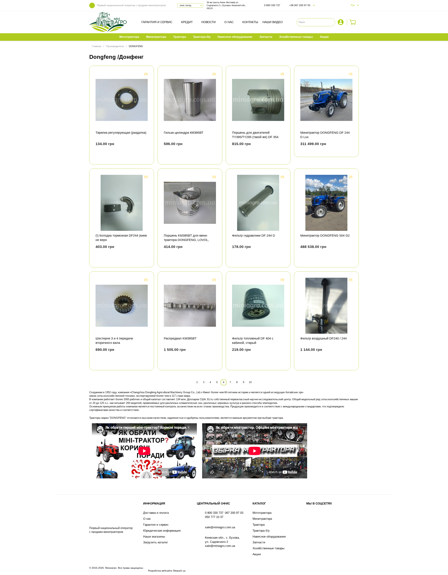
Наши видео (272, 22)
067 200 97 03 (234, 512)
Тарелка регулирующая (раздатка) (121, 132)
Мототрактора (262, 512)
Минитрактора (262, 518)
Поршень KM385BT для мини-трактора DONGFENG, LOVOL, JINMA (186, 240)
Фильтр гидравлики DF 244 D (253, 235)
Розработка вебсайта (160, 570)
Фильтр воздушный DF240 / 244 (323, 338)
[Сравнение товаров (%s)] (99, 155)
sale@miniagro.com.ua (220, 527)
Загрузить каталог (155, 542)
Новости (208, 22)
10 (250, 382)
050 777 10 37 (214, 517)
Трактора (259, 524)
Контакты (250, 22)
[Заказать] (353, 22)
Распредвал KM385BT (180, 338)
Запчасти (259, 542)
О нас (229, 22)
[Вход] (341, 22)
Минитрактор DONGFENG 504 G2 (325, 235)
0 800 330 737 (272, 5)
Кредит (187, 22)
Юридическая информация (162, 530)
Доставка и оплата (156, 512)
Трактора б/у (261, 530)
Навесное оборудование (269, 536)
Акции (257, 554)
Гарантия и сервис (156, 22)
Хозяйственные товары (268, 548)
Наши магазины (154, 536)
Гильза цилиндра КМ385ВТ (183, 132)
